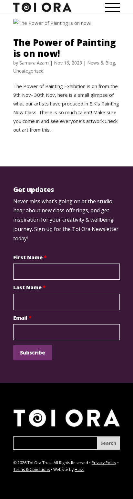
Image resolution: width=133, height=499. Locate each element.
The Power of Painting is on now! (64, 47)
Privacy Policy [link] (104, 462)
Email (22, 317)
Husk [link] (79, 469)
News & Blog (101, 63)
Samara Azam (34, 63)
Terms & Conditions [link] (31, 469)
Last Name (29, 287)
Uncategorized (28, 71)
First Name (30, 257)
